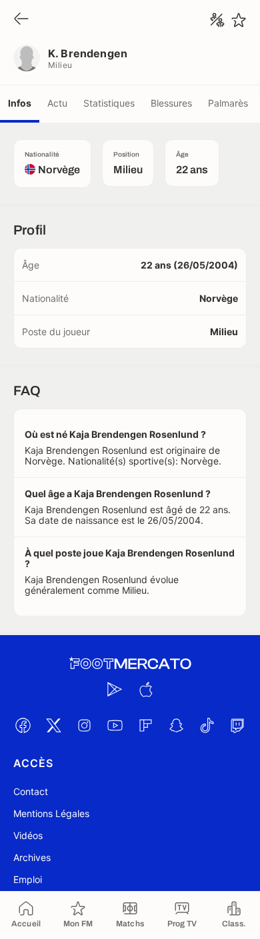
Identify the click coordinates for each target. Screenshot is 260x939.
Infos (19, 103)
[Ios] (145, 689)
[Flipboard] (145, 725)
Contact (30, 791)
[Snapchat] (176, 725)
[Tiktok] (207, 725)
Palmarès (228, 103)
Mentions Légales (51, 813)
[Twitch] (237, 725)
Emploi (27, 879)
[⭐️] (239, 20)
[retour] (21, 20)
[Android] (115, 689)
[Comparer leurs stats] (217, 20)
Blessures (171, 103)
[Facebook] (23, 725)
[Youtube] (115, 725)
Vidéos (28, 835)
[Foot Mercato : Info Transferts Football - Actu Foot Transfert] (130, 663)
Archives (32, 857)
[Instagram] (84, 725)
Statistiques (109, 103)
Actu (57, 103)
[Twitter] (53, 725)
